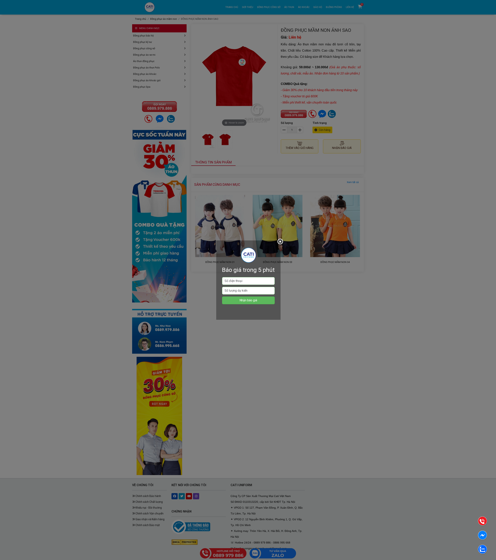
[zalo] (482, 550)
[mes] (482, 536)
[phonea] (482, 522)
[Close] (281, 242)
